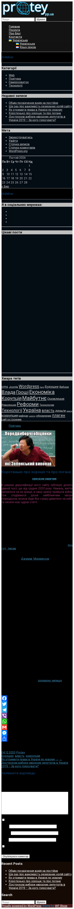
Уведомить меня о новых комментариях (33, 820)
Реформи (28, 404)
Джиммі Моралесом (35, 558)
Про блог (15, 33)
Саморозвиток (19, 82)
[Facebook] (37, 698)
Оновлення (55, 399)
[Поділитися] (37, 739)
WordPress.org (18, 151)
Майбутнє (34, 398)
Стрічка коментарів (22, 147)
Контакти (15, 37)
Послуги (14, 30)
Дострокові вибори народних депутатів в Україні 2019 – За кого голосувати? (37, 118)
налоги (32, 416)
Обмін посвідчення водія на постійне (33, 103)
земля (69, 411)
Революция (9, 405)
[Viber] (37, 716)
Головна (14, 26)
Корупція (12, 398)
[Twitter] (37, 704)
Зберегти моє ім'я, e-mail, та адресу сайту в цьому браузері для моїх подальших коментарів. (34, 848)
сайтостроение (12, 419)
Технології (16, 85)
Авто (42, 387)
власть (48, 410)
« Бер (5, 186)
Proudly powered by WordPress (21, 906)
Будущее (52, 387)
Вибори (64, 387)
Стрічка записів (19, 144)
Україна (32, 410)
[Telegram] (37, 710)
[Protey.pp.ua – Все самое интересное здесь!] (28, 15)
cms (5, 387)
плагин (58, 415)
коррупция (10, 416)
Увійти (13, 141)
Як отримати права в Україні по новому (35, 109)
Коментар (9, 790)
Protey (20, 752)
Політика (15, 78)
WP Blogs (61, 906)
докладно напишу (50, 680)
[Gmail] (37, 727)
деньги (60, 411)
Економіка (42, 392)
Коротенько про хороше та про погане (35, 113)
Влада (8, 392)
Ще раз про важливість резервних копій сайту (40, 106)
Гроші (22, 392)
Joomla (13, 387)
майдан (23, 415)
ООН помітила (62, 623)
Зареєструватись (21, 137)
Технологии (46, 405)
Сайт (4, 839)
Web (12, 75)
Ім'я (4, 826)
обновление (43, 415)
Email (5, 833)
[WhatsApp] (37, 721)
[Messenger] (37, 733)
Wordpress (29, 386)
